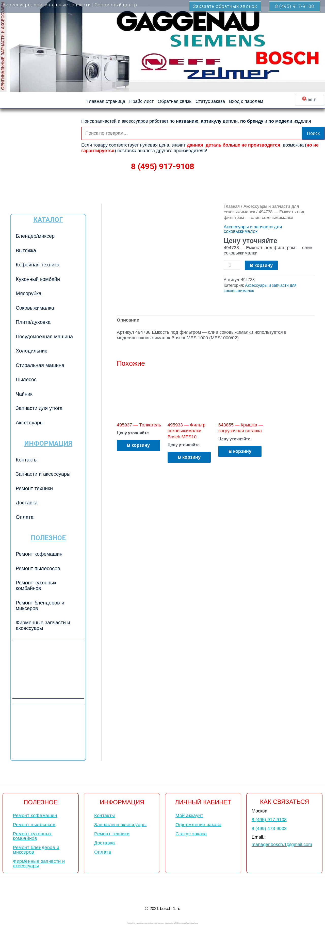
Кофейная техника (37, 264)
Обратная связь (174, 101)
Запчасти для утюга (39, 408)
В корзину (261, 265)
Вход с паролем (246, 101)
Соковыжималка (35, 308)
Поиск (313, 133)
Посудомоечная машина (44, 336)
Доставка (27, 502)
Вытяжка (26, 250)
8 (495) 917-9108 (162, 166)
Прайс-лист (141, 101)
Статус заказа (210, 101)
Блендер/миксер (35, 236)
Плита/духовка (33, 322)
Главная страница (106, 101)
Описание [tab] (128, 320)
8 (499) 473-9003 (269, 828)
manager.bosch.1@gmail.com (282, 844)
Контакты (27, 459)
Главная (232, 206)
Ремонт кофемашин (39, 554)
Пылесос (26, 379)
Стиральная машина (40, 365)
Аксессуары (29, 422)
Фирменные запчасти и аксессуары (43, 625)
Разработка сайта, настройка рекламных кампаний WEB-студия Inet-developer (162, 923)
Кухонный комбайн (38, 279)
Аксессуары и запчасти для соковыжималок (253, 229)
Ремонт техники (34, 488)
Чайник (24, 394)
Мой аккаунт (189, 815)
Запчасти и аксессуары (43, 474)
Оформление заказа (198, 824)
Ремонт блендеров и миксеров (40, 605)
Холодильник (31, 351)
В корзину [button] (138, 445)
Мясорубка (28, 293)
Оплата (25, 517)
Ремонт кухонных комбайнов (36, 585)
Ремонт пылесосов (38, 568)
